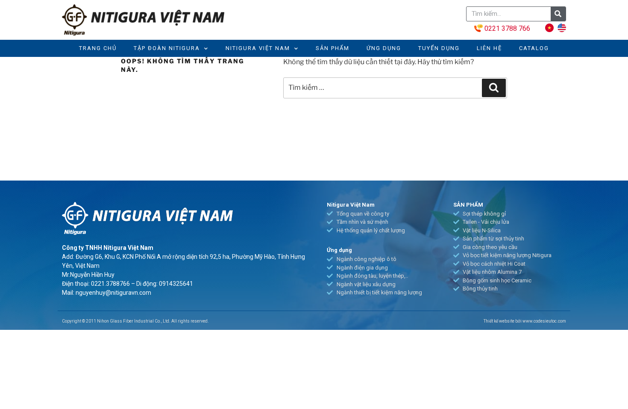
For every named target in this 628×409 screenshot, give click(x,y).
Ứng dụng (384, 48)
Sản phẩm (332, 48)
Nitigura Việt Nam (258, 48)
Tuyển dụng (439, 48)
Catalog (534, 48)
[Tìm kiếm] (494, 88)
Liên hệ (489, 48)
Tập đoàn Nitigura (167, 48)
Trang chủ (98, 48)
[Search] (558, 14)
